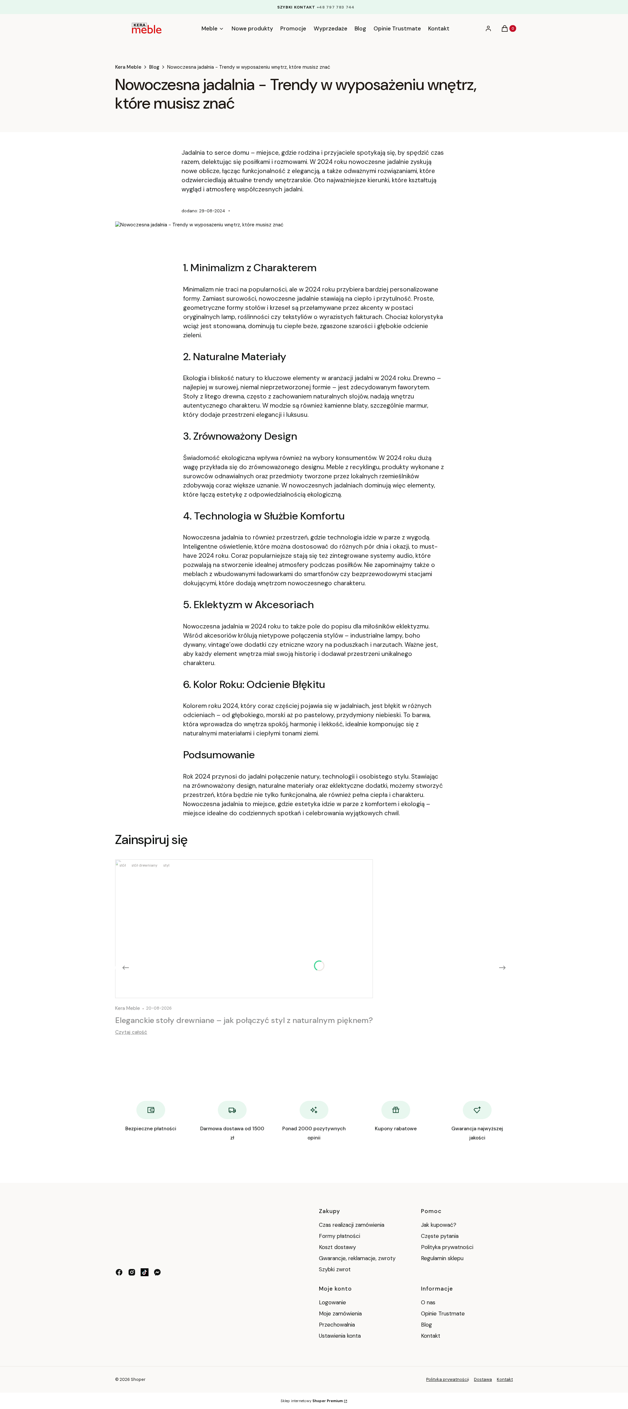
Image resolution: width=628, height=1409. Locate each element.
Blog (154, 67)
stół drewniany (144, 865)
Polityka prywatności (447, 1247)
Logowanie (332, 1302)
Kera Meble (128, 67)
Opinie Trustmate (443, 1313)
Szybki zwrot (335, 1269)
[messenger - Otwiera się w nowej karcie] (157, 1272)
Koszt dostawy (337, 1247)
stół (122, 865)
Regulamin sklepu (442, 1258)
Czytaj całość (131, 1032)
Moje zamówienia (340, 1313)
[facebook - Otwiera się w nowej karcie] (119, 1272)
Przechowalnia (337, 1324)
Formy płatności (339, 1236)
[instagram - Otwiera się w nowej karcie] (132, 1272)
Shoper (138, 1379)
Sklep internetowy (312, 1401)
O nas (428, 1302)
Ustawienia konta (340, 1335)
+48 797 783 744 (336, 7)
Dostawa (483, 1379)
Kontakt (430, 1335)
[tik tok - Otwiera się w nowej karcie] (144, 1272)
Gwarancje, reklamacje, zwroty (357, 1258)
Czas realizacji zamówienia (351, 1224)
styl (166, 865)
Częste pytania (440, 1236)
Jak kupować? (438, 1224)
